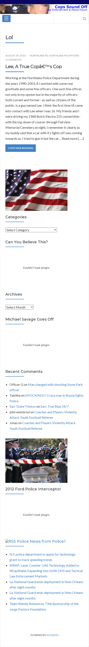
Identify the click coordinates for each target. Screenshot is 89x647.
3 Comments (13, 59)
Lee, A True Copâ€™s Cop (33, 66)
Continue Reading (20, 148)
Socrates (53, 635)
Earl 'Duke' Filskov (23, 406)
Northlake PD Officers (64, 55)
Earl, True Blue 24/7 (55, 406)
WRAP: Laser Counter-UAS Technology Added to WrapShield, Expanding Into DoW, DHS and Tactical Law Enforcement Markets (46, 570)
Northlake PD (39, 55)
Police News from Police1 (41, 541)
